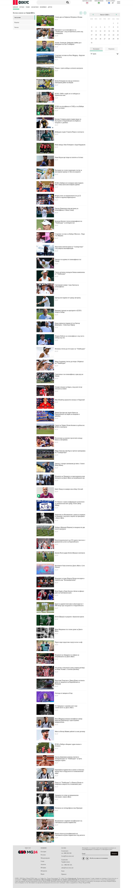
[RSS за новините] (87, 858)
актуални (17, 17)
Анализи (43, 864)
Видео (42, 874)
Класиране (96, 49)
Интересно (44, 871)
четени (16, 27)
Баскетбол (34, 7)
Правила (63, 874)
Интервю (43, 867)
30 (117, 39)
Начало (15, 7)
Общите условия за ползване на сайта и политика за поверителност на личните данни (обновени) (49, 880)
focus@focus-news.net (67, 856)
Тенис (28, 7)
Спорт (42, 861)
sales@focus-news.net (67, 868)
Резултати (111, 49)
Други (50, 7)
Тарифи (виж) (65, 862)
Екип (62, 871)
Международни (45, 858)
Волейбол (43, 7)
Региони (43, 855)
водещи (16, 22)
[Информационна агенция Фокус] (83, 858)
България (43, 851)
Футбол (21, 7)
